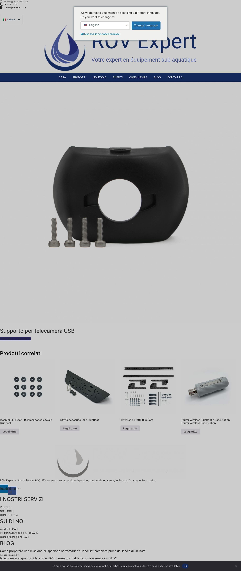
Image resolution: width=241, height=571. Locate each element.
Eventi (118, 77)
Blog (157, 77)
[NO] (236, 565)
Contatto (174, 77)
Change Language (146, 25)
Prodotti (79, 77)
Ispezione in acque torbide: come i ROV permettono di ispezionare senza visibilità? (58, 558)
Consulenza (138, 77)
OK (185, 566)
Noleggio (99, 77)
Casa (62, 77)
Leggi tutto (10, 431)
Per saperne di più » (9, 555)
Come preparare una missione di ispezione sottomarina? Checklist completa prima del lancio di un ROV (72, 551)
